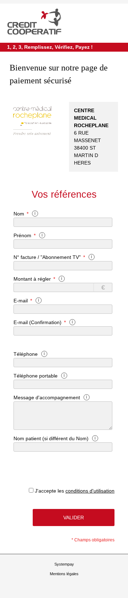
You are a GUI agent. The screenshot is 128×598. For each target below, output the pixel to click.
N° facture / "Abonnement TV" (47, 257)
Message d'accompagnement (47, 397)
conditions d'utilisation (89, 491)
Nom (19, 214)
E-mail (21, 300)
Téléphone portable (36, 376)
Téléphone (26, 354)
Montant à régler (32, 279)
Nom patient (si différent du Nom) (51, 438)
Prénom (22, 235)
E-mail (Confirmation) (38, 322)
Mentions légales (64, 574)
